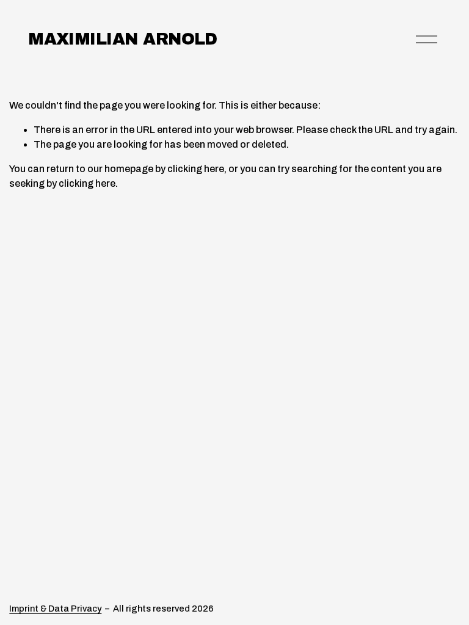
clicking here (195, 169)
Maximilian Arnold (122, 39)
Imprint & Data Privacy (55, 608)
